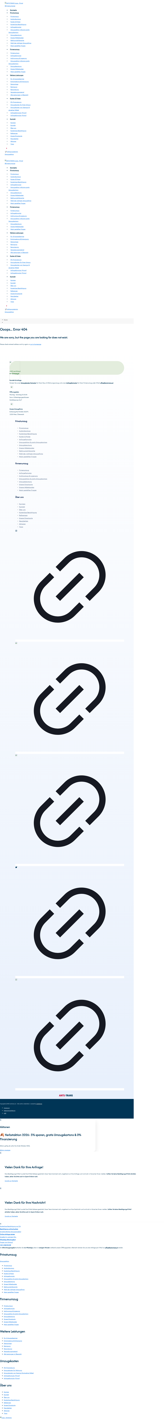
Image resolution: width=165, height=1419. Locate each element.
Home (6, 320)
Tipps (21, 527)
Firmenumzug (24, 470)
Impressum (7, 1108)
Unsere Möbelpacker (26, 448)
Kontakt (22, 507)
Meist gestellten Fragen (28, 456)
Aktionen (22, 524)
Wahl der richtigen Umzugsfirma (31, 454)
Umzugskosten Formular (28, 383)
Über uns (22, 509)
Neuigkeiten (23, 521)
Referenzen (23, 515)
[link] (6, 151)
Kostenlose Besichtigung (28, 434)
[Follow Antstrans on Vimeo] (16, 755)
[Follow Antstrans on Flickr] (16, 980)
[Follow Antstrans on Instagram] (16, 531)
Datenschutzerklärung (9, 1111)
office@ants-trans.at (106, 383)
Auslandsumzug (25, 431)
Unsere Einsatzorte (26, 484)
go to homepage (35, 344)
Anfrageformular (71, 383)
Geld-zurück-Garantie (27, 451)
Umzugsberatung (25, 445)
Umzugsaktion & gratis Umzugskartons (33, 442)
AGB (5, 1113)
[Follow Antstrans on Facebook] (16, 643)
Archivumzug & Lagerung (28, 476)
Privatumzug (23, 428)
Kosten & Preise (24, 436)
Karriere (22, 504)
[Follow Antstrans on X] (16, 868)
